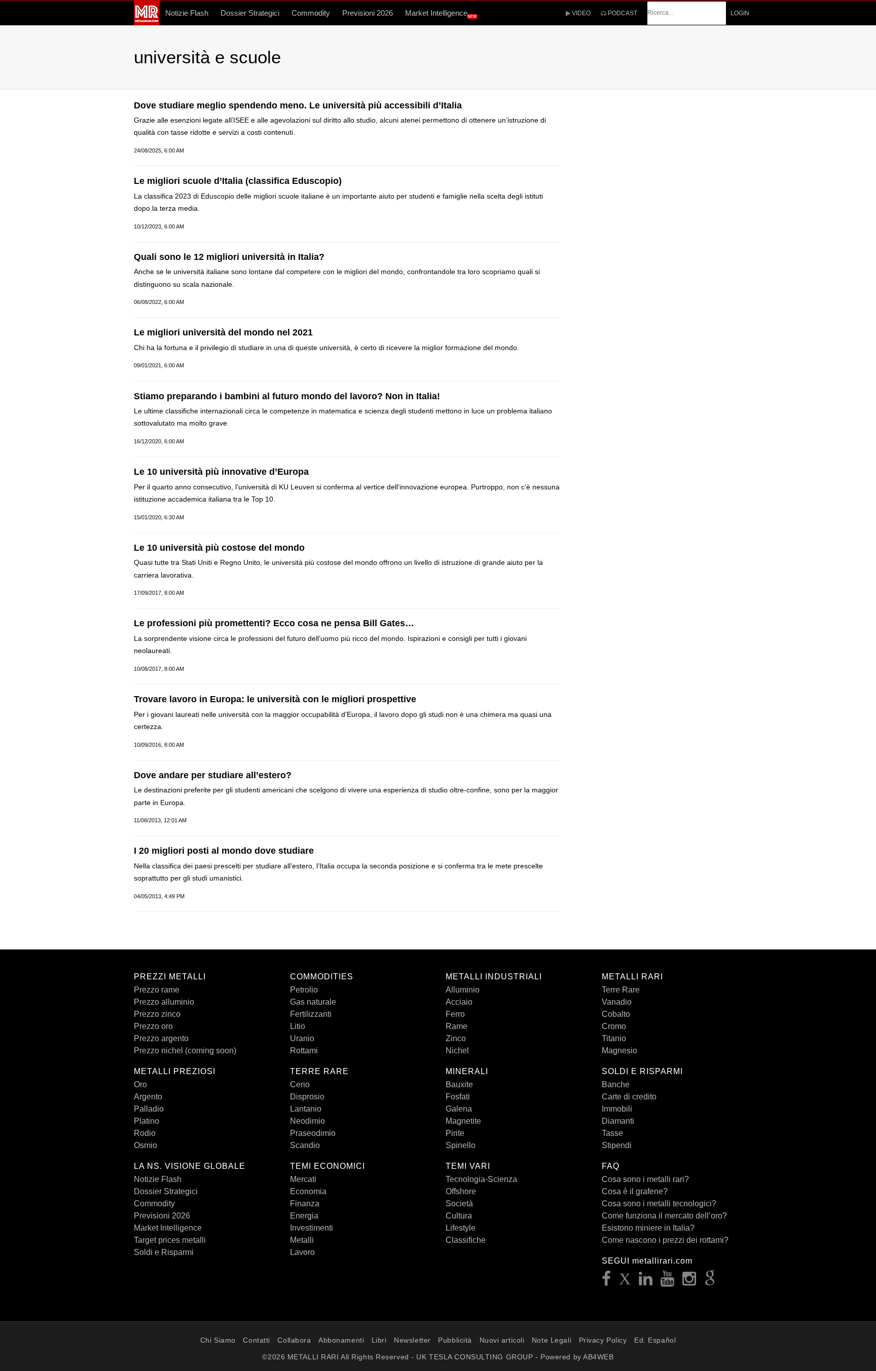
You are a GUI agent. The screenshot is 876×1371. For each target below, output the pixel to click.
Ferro (455, 1014)
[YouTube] (668, 1281)
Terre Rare (621, 989)
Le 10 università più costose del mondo (219, 548)
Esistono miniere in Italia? (648, 1228)
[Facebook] (606, 1281)
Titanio (614, 1038)
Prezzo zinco (157, 1014)
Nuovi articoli (502, 1340)
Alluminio (463, 989)
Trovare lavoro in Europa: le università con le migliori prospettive (275, 699)
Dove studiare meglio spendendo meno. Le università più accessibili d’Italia (298, 105)
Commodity (310, 13)
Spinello (461, 1145)
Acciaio (459, 1002)
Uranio (302, 1038)
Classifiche (466, 1240)
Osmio (145, 1145)
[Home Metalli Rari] (146, 22)
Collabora (294, 1340)
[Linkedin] (646, 1281)
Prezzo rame (156, 989)
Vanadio (617, 1002)
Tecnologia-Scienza (481, 1179)
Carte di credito (629, 1096)
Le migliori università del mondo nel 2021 (223, 332)
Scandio (305, 1145)
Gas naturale (313, 1002)
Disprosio (307, 1096)
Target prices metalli (170, 1240)
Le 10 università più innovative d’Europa (221, 472)
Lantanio (305, 1109)
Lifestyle (461, 1228)
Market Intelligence (441, 14)
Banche (616, 1084)
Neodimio (307, 1121)
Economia (308, 1191)
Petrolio (304, 989)
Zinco (456, 1038)
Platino (146, 1121)
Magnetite (463, 1121)
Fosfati (458, 1096)
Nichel (457, 1050)
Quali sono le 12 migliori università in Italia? (229, 257)
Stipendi (617, 1145)
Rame (456, 1026)
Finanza (304, 1203)
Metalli (302, 1240)
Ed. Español (655, 1340)
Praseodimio (313, 1133)
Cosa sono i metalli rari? (645, 1179)
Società (459, 1203)
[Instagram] (689, 1281)
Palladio (149, 1109)
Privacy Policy (603, 1340)
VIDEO (580, 13)
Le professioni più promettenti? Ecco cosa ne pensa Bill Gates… (274, 623)
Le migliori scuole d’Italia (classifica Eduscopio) (238, 181)
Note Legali (551, 1340)
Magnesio (619, 1050)
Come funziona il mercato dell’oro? (664, 1215)
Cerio (300, 1084)
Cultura (459, 1215)
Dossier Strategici (250, 13)
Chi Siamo (218, 1340)
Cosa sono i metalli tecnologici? (659, 1203)
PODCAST (621, 13)
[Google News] (710, 1281)
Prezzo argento (161, 1038)
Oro (140, 1084)
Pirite (455, 1133)
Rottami (304, 1050)
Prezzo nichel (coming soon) (185, 1050)
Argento (148, 1096)
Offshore (461, 1191)
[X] (625, 1281)
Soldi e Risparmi (164, 1252)
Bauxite (459, 1084)
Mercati (303, 1179)
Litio (297, 1026)
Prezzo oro (153, 1026)
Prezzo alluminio (164, 1002)
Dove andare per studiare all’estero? (212, 775)
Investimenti (311, 1228)
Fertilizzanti (311, 1014)
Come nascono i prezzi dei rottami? (665, 1240)
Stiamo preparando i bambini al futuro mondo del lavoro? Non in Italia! (287, 396)
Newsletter (412, 1340)
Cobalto (616, 1014)
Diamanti (618, 1121)
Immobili (617, 1109)
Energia (304, 1215)
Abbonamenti (341, 1340)
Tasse (612, 1133)
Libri (379, 1340)
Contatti (256, 1340)
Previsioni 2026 (367, 13)
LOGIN (740, 13)
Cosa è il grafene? (635, 1191)
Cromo (614, 1026)
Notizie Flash (186, 13)
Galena (459, 1109)
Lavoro (302, 1252)
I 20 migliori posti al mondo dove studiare (224, 851)
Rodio (145, 1133)
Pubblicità (455, 1340)
